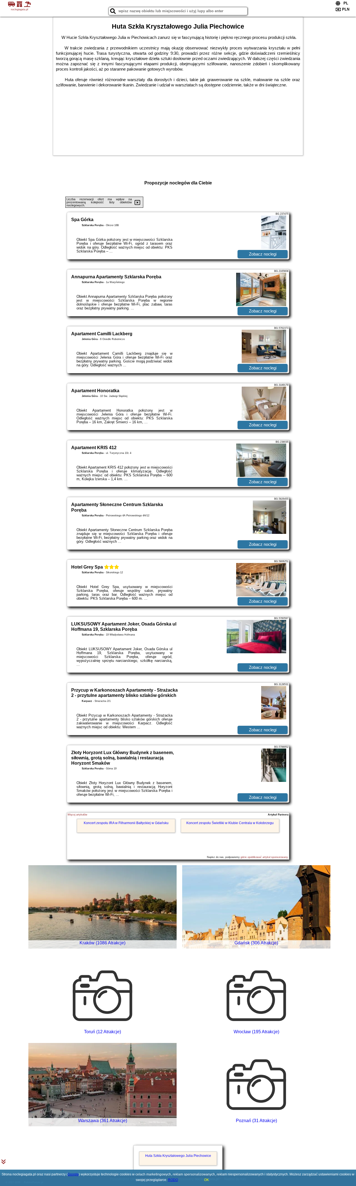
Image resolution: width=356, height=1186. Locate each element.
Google (73, 1174)
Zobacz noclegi (262, 254)
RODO (173, 1180)
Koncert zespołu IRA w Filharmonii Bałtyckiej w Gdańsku (126, 823)
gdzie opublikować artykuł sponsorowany (264, 857)
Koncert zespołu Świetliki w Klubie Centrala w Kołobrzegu (230, 823)
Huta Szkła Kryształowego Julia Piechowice (178, 1156)
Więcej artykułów (77, 814)
